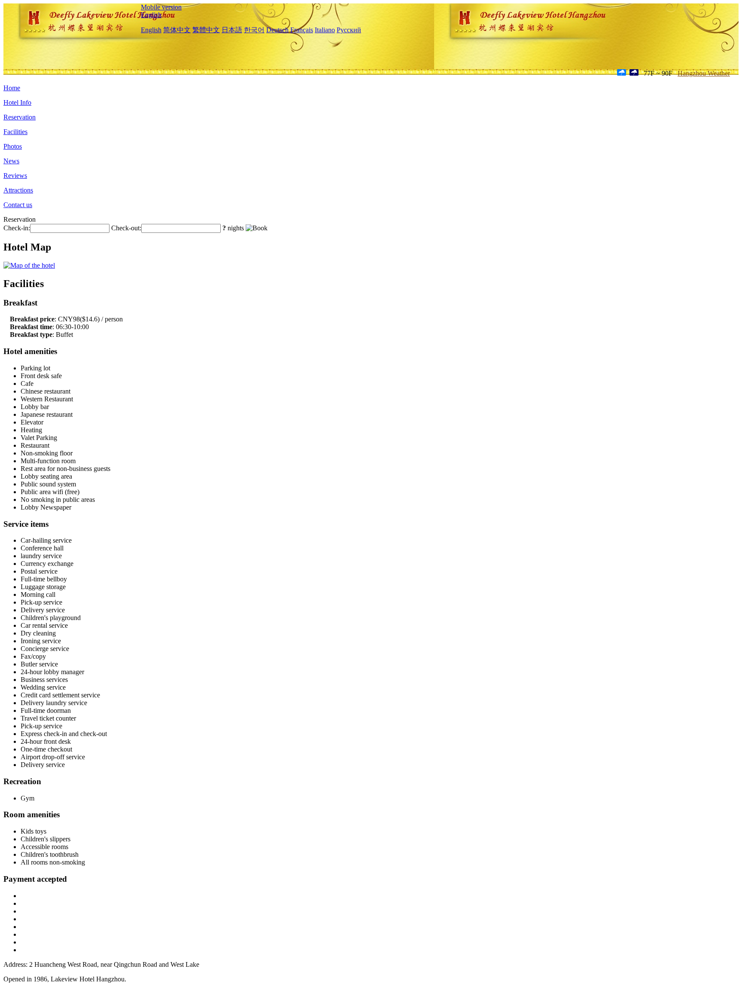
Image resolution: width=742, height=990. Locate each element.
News (11, 161)
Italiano (325, 30)
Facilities (15, 131)
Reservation (19, 117)
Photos (12, 146)
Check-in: (16, 228)
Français (301, 30)
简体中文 (177, 30)
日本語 (232, 30)
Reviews (15, 175)
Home (11, 88)
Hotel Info (17, 102)
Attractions (18, 190)
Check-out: (126, 228)
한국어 (254, 30)
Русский (349, 30)
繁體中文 (206, 30)
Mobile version (161, 7)
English (151, 14)
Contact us (17, 204)
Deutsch (277, 30)
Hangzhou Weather (704, 73)
